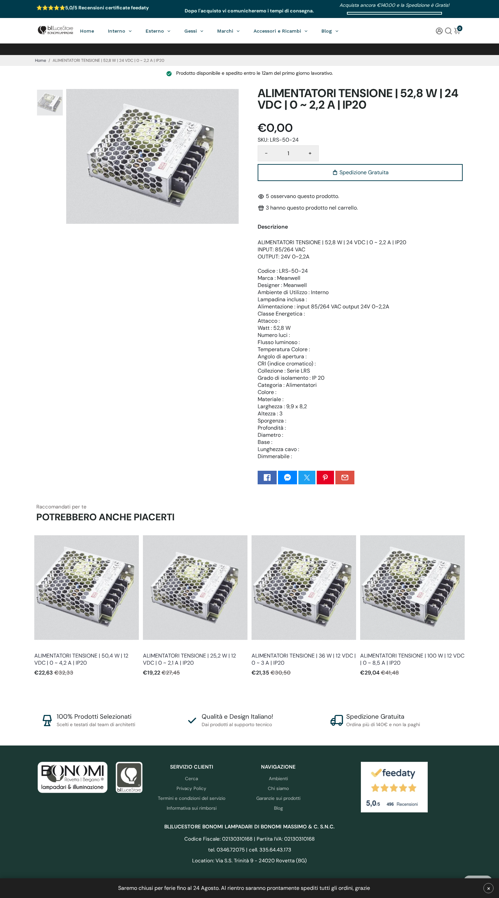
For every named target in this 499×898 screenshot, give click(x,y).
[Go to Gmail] (344, 477)
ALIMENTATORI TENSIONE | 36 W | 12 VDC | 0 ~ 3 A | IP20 (304, 659)
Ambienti (278, 779)
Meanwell (43, 646)
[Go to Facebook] (267, 477)
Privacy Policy (191, 788)
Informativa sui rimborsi (192, 808)
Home (40, 60)
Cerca (191, 779)
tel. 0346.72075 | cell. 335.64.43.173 (249, 849)
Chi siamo (278, 788)
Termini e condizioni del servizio (191, 798)
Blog (278, 808)
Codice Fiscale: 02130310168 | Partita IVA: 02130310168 (249, 839)
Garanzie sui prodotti (278, 798)
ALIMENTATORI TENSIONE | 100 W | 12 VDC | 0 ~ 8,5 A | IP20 (412, 659)
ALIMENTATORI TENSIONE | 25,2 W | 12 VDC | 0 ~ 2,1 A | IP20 (189, 659)
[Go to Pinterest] (325, 477)
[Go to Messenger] (287, 477)
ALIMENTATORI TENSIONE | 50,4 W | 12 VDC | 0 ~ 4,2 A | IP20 (81, 659)
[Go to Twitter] (306, 477)
